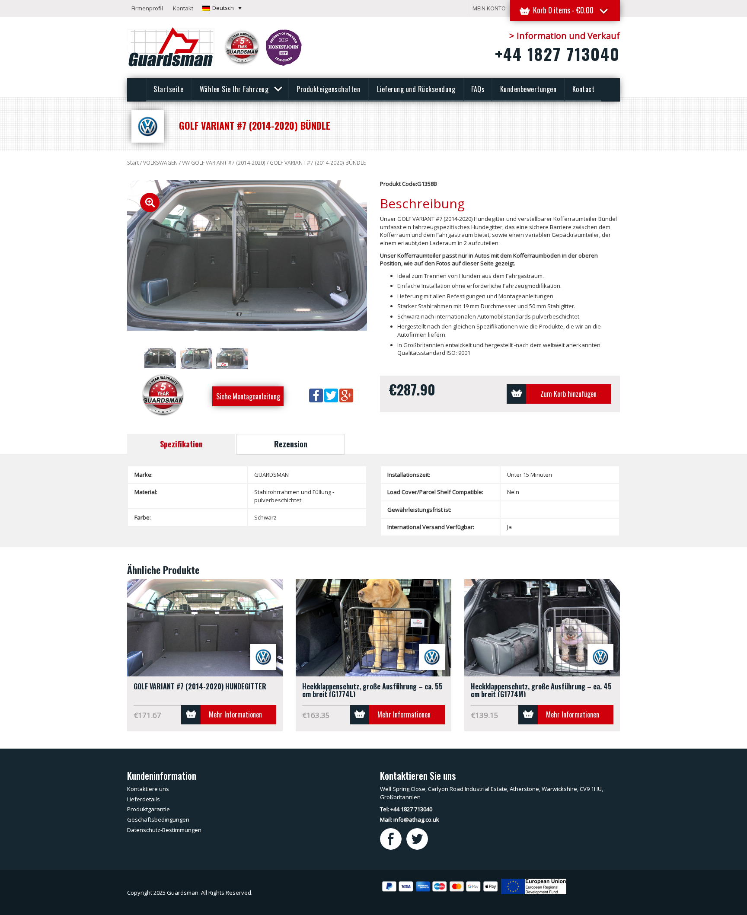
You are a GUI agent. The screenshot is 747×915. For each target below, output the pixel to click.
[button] (222, 8)
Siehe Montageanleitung (248, 396)
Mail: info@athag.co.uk (409, 819)
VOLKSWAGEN (160, 162)
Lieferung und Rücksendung (416, 89)
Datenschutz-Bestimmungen (164, 830)
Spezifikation (181, 444)
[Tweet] (331, 395)
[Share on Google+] (346, 395)
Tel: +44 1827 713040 (406, 809)
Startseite (168, 89)
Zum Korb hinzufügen (568, 394)
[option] (247, 255)
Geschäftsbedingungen (158, 819)
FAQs (478, 89)
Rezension (290, 444)
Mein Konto (489, 8)
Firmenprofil (147, 8)
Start (133, 162)
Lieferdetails (143, 799)
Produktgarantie (148, 809)
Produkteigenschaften (328, 89)
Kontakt (183, 8)
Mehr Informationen (235, 714)
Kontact (583, 89)
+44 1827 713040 (557, 53)
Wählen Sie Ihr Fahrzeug (235, 89)
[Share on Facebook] (316, 395)
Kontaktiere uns (148, 789)
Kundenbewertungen (528, 89)
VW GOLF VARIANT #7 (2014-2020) (223, 162)
